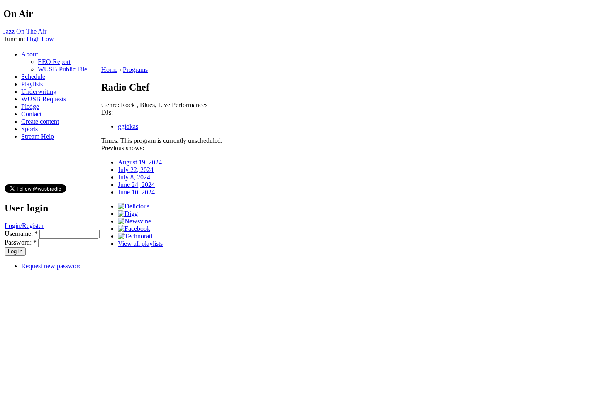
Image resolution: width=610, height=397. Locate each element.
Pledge (30, 106)
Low (47, 38)
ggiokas (128, 126)
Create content (40, 121)
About (29, 54)
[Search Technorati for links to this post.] (135, 236)
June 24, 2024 (136, 184)
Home (109, 69)
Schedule (33, 76)
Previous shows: (122, 148)
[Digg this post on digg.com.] (128, 213)
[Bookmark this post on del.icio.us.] (133, 206)
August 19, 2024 (140, 162)
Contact (31, 114)
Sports (29, 128)
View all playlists (140, 243)
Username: (21, 233)
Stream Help (37, 136)
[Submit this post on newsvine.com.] (134, 221)
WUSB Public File (62, 69)
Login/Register (24, 225)
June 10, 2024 (136, 192)
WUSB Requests (43, 99)
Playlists (32, 84)
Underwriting (38, 91)
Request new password (51, 266)
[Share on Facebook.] (134, 228)
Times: (110, 140)
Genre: (111, 104)
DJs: (107, 112)
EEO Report (54, 61)
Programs (135, 69)
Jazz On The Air (24, 31)
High (33, 38)
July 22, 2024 (136, 169)
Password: (21, 242)
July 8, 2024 (134, 177)
